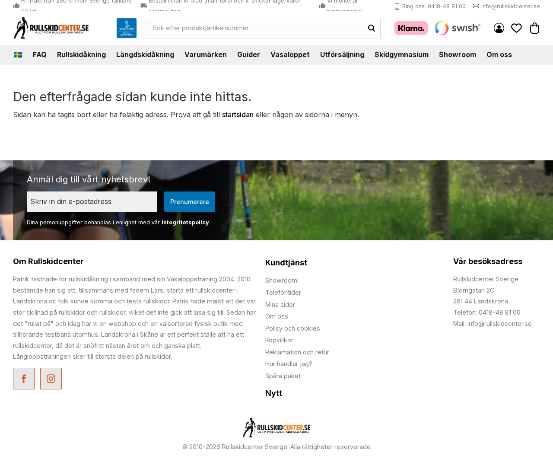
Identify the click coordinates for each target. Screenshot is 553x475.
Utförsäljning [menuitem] (342, 54)
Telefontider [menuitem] (283, 292)
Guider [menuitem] (248, 54)
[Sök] (371, 28)
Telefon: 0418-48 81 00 (487, 312)
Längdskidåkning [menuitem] (145, 54)
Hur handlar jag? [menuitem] (288, 363)
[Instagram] (52, 380)
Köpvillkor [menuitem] (279, 340)
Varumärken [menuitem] (205, 54)
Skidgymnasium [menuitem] (402, 54)
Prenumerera (189, 201)
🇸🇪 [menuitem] (18, 54)
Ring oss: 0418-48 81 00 (434, 6)
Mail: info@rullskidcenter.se (492, 323)
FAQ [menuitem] (40, 54)
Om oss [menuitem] (499, 54)
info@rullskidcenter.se (510, 6)
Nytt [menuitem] (273, 393)
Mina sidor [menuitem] (499, 28)
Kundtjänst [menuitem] (286, 262)
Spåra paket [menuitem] (283, 375)
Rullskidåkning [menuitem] (81, 54)
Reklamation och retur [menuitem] (297, 352)
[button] (517, 27)
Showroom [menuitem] (457, 54)
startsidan (238, 114)
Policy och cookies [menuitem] (292, 328)
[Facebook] (25, 380)
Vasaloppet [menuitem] (290, 54)
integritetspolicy (185, 222)
